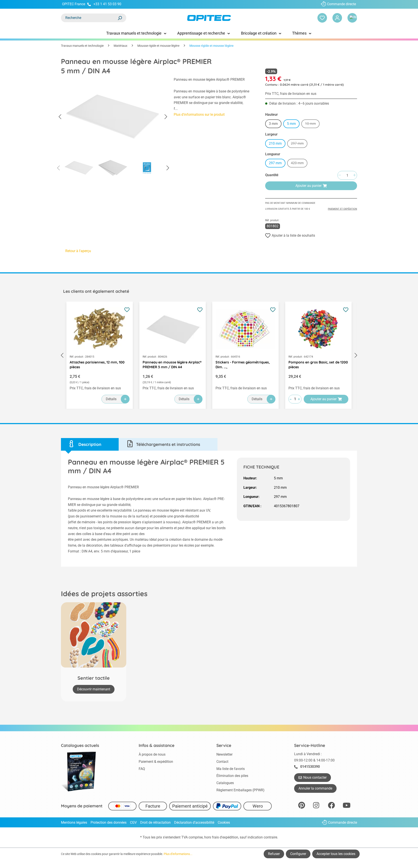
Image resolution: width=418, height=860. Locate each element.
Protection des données (108, 822)
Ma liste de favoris (230, 769)
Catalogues (225, 783)
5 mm (291, 124)
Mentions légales (74, 822)
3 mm (273, 124)
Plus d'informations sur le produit (199, 114)
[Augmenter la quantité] (354, 175)
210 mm (275, 143)
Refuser (274, 854)
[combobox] (89, 17)
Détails (111, 399)
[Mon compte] (337, 18)
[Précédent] (60, 117)
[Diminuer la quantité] (339, 175)
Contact (222, 762)
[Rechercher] (119, 17)
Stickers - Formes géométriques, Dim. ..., (243, 364)
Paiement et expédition (342, 208)
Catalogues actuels (80, 745)
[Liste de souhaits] (322, 18)
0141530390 (310, 767)
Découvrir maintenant (93, 689)
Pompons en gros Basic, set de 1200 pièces (318, 364)
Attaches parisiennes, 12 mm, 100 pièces (97, 364)
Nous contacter (315, 777)
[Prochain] (166, 117)
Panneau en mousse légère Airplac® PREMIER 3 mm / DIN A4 (172, 364)
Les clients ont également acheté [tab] (96, 291)
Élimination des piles (232, 776)
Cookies (224, 822)
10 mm (312, 124)
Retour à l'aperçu (78, 251)
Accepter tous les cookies (336, 854)
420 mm (299, 163)
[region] (113, 128)
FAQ (142, 769)
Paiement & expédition (156, 762)
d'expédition (229, 837)
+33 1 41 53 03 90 (107, 4)
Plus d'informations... (178, 854)
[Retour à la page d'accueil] (209, 18)
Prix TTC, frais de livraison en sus (290, 94)
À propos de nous (152, 754)
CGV (133, 822)
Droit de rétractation (155, 822)
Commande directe (341, 4)
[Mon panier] (352, 18)
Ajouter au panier (308, 186)
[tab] (90, 444)
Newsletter (224, 754)
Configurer (298, 854)
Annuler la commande (315, 788)
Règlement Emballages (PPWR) (240, 790)
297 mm (299, 144)
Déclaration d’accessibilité (194, 822)
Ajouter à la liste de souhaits (293, 235)
